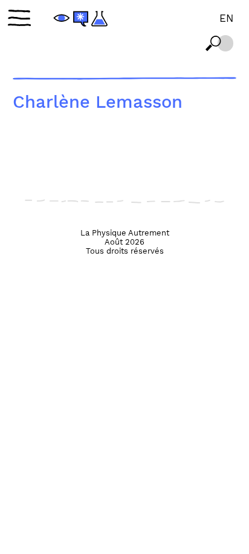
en (226, 18)
